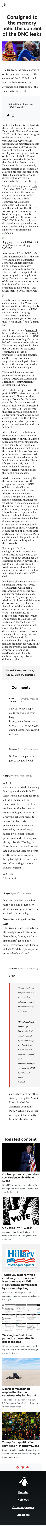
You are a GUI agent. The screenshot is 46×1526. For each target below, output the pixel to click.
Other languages (23, 1507)
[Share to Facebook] (8, 116)
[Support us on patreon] (22, 1467)
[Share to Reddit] (13, 116)
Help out (23, 1499)
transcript (8, 435)
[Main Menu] (42, 5)
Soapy (9, 674)
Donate (23, 1492)
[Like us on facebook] (17, 1467)
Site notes (23, 1515)
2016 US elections (25, 674)
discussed (7, 223)
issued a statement (12, 499)
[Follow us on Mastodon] (27, 1467)
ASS (20, 321)
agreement (31, 330)
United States (13, 670)
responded (24, 554)
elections (28, 670)
